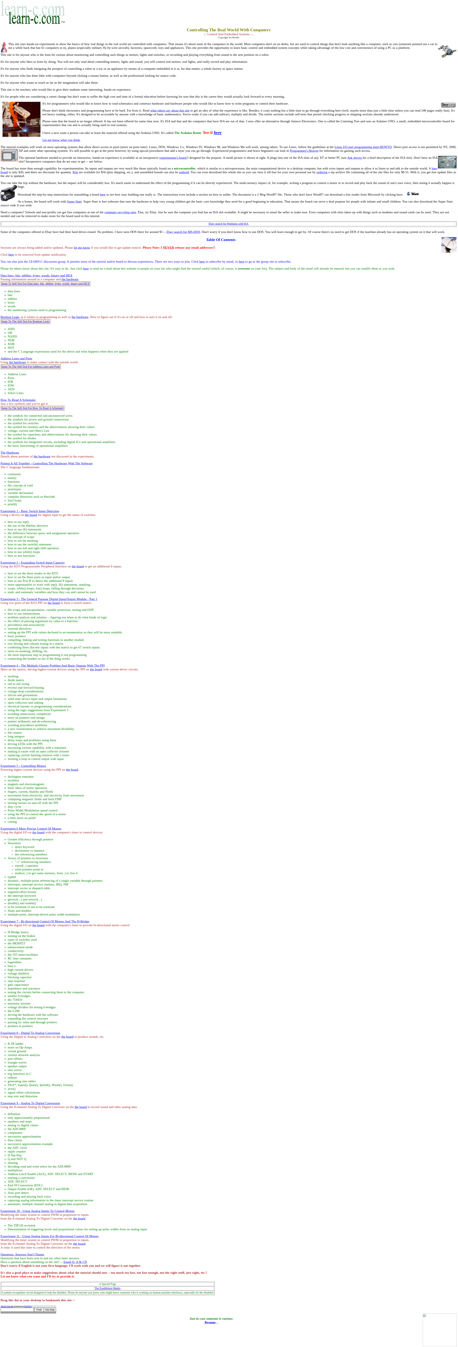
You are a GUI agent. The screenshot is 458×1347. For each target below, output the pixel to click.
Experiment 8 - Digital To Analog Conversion (30, 1033)
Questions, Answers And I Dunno (22, 1254)
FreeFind (27, 1306)
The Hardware (10, 452)
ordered (184, 172)
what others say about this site (169, 110)
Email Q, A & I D (75, 1262)
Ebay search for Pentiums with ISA (229, 223)
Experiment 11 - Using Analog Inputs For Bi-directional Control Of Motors (50, 1236)
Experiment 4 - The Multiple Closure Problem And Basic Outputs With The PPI (53, 665)
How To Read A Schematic (18, 400)
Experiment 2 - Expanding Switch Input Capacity (33, 562)
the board (31, 515)
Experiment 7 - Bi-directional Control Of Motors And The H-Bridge (45, 921)
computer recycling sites (120, 212)
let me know (82, 247)
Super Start (74, 201)
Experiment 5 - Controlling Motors (23, 766)
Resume (210, 1322)
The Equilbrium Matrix (107, 1288)
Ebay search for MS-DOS (183, 232)
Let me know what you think (61, 140)
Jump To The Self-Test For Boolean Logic (25, 321)
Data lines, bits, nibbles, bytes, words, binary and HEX (36, 275)
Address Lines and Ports (16, 358)
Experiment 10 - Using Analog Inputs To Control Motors (38, 1211)
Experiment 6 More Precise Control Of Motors (31, 828)
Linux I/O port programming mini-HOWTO (363, 147)
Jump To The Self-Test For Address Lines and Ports (30, 366)
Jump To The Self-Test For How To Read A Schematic (32, 408)
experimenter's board (173, 157)
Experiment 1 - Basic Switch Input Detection (30, 511)
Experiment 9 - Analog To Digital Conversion (30, 1103)
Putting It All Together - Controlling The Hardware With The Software (47, 463)
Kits (75, 172)
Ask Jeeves (355, 157)
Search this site (7, 1306)
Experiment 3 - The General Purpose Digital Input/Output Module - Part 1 (49, 599)
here (218, 132)
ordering (321, 172)
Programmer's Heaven (304, 150)
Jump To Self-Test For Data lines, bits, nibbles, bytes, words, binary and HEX (45, 283)
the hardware (70, 279)
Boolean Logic (10, 317)
